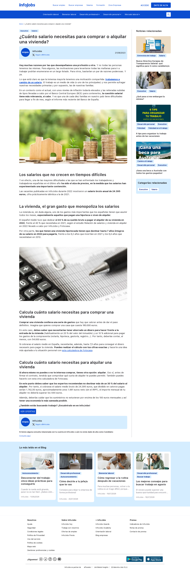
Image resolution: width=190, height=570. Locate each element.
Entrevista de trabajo (146, 56)
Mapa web (31, 546)
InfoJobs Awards (102, 524)
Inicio (21, 24)
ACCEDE (145, 5)
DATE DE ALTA (161, 5)
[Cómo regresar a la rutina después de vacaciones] (114, 469)
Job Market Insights (101, 567)
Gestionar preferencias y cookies (41, 550)
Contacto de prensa (138, 532)
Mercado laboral (131, 14)
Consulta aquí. (25, 436)
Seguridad (31, 528)
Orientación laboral (51, 14)
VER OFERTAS (27, 411)
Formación (100, 5)
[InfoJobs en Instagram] (41, 559)
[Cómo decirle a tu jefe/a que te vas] (75, 469)
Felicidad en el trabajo (158, 128)
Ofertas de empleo (69, 532)
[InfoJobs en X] (55, 559)
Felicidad (141, 128)
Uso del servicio (33, 539)
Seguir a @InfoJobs (43, 55)
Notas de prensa (136, 528)
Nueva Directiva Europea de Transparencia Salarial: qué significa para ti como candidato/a (152, 63)
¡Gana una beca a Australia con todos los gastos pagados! (151, 171)
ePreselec (87, 567)
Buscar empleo (59, 5)
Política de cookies (34, 543)
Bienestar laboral (69, 14)
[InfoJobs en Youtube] (59, 559)
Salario (34, 31)
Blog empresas (102, 535)
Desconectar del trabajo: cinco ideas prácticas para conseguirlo (36, 480)
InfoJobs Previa (67, 535)
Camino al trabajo (144, 161)
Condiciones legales (35, 532)
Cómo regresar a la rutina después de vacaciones (113, 479)
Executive (24, 31)
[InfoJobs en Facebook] (50, 559)
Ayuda (29, 524)
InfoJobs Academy (103, 528)
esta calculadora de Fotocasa (77, 350)
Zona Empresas (114, 5)
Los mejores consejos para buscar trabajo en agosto (151, 483)
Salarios (89, 5)
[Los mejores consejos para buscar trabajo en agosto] (152, 469)
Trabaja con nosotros (70, 528)
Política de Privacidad (36, 535)
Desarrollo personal (111, 14)
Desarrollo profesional (89, 14)
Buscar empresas (76, 5)
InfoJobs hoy (66, 524)
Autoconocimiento (30, 473)
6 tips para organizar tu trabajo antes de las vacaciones (151, 134)
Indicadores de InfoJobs (140, 524)
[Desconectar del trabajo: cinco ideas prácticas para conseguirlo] (37, 469)
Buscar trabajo (143, 477)
